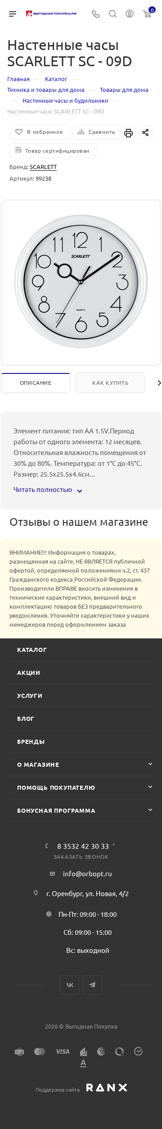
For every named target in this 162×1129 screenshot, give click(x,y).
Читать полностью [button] (43, 489)
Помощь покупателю (56, 787)
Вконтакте (69, 985)
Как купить (110, 382)
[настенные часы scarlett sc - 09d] (81, 280)
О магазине (38, 764)
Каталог (32, 649)
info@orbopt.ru (87, 873)
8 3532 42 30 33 (83, 845)
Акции (28, 672)
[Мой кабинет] (130, 14)
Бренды (31, 741)
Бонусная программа (56, 810)
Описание (36, 382)
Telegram (92, 985)
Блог (26, 718)
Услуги (30, 695)
